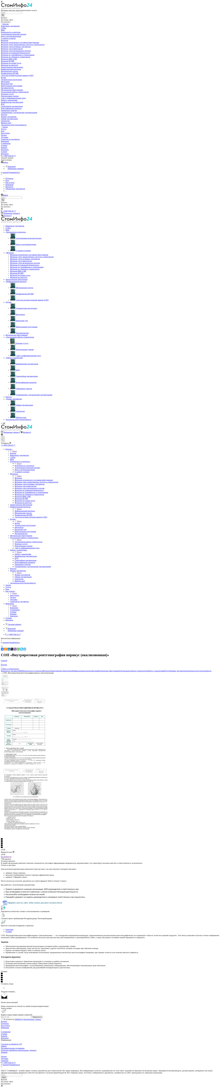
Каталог (13, 453)
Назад (14, 451)
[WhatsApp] (18, 649)
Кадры (17, 523)
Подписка (5, 1023)
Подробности (6, 857)
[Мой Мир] (8, 649)
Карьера (4, 1036)
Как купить (14, 595)
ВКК (21, 671)
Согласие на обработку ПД (11, 1044)
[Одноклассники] (5, 649)
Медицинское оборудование (109, 671)
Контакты (5, 1038)
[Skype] (21, 649)
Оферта (4, 1046)
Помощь (4, 1052)
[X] (12, 649)
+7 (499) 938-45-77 (8, 156)
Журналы (18, 478)
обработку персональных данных (28, 1019)
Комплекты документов (10, 671)
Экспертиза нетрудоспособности (198, 671)
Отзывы (9, 932)
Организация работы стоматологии (28, 542)
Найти (4, 1077)
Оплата (4, 1056)
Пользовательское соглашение (13, 1048)
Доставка (4, 1059)
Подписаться (37, 1017)
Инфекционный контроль (25, 511)
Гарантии (4, 1061)
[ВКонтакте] (2, 649)
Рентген (167, 671)
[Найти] (3, 15)
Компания (14, 608)
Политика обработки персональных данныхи (18, 1050)
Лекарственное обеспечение (61, 671)
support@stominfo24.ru (11, 172)
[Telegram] (24, 649)
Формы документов (22, 575)
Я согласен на (22, 1019)
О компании (6, 1032)
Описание (9, 929)
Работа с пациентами (23, 554)
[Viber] (15, 649)
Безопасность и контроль (24, 466)
